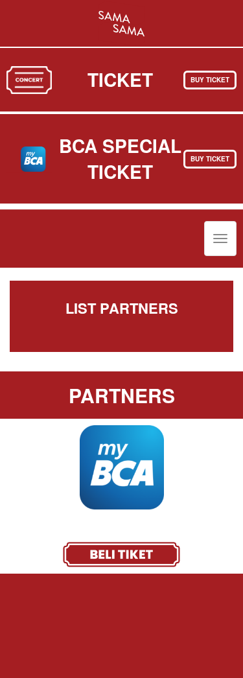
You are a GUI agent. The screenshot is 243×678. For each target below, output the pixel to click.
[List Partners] (121, 22)
